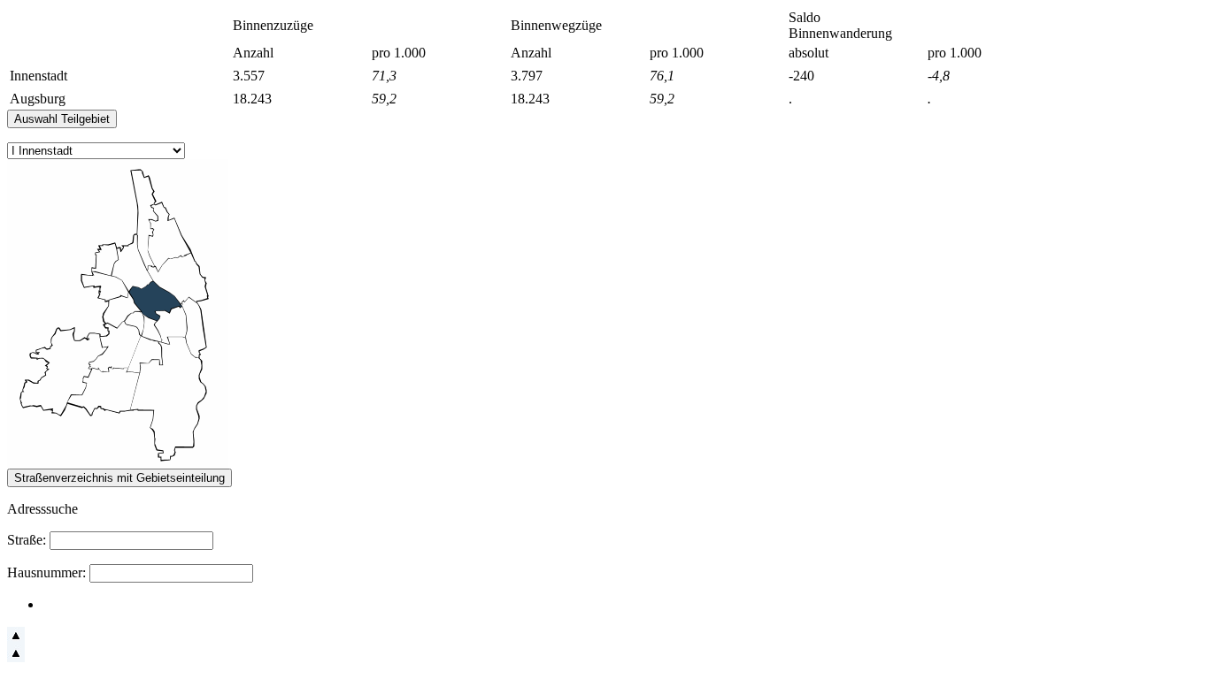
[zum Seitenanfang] (16, 639)
